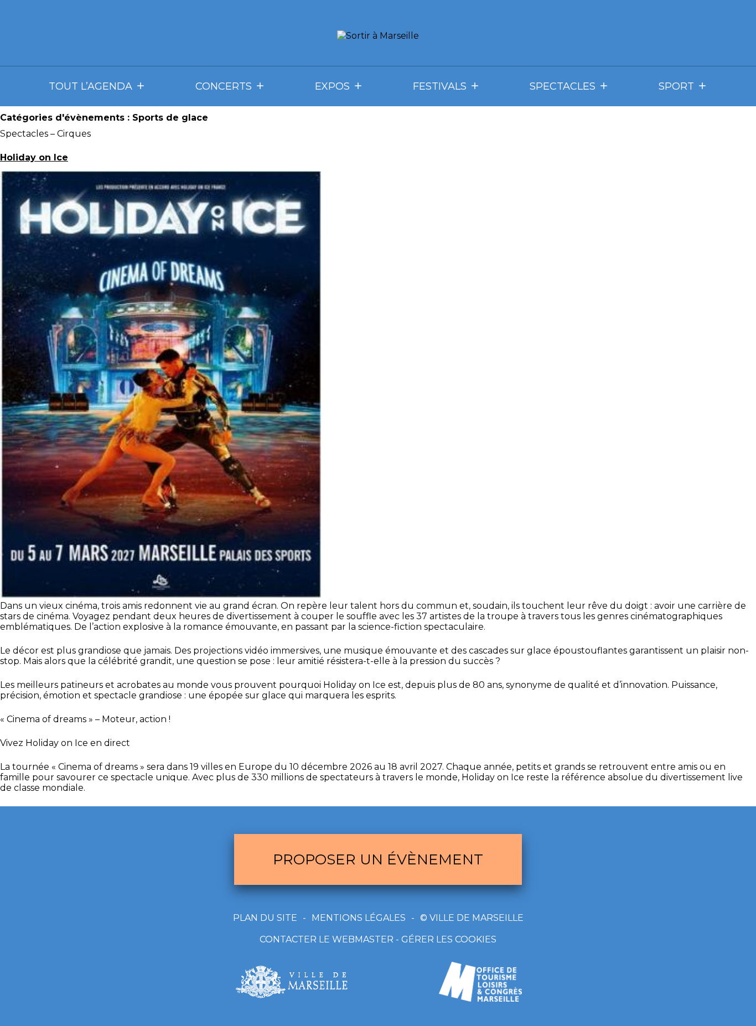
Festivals (440, 86)
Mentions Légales (359, 918)
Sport (676, 86)
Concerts (223, 86)
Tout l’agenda (90, 86)
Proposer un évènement (378, 859)
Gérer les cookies (448, 939)
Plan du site (265, 918)
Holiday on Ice (34, 157)
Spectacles (563, 86)
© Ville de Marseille (472, 918)
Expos (332, 86)
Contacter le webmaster (326, 939)
